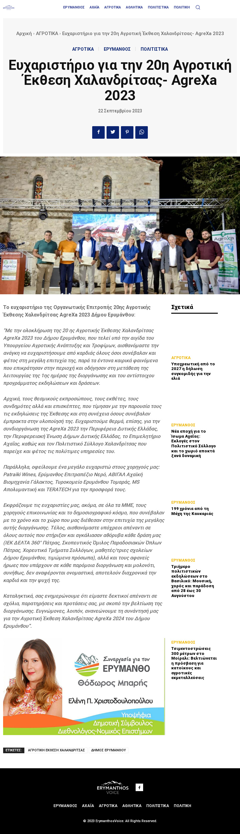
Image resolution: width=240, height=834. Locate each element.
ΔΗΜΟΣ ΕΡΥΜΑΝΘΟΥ (108, 750)
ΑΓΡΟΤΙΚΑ (47, 33)
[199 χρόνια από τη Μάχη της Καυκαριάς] (194, 480)
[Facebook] (98, 132)
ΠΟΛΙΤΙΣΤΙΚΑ (154, 49)
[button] (197, 7)
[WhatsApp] (141, 132)
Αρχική (24, 33)
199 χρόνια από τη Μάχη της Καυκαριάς (192, 511)
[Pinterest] (127, 132)
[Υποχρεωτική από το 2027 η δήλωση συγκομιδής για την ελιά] (194, 335)
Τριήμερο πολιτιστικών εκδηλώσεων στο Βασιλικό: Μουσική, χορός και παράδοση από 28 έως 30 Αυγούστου (192, 581)
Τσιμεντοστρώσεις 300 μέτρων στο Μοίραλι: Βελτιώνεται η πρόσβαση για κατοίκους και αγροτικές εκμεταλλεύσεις (194, 663)
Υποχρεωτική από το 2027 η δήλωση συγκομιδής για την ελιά (193, 371)
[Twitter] (113, 132)
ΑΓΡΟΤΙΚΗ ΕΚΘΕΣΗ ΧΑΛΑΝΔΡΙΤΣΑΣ (56, 750)
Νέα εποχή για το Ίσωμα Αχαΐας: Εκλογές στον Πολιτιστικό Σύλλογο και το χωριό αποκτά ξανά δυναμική (193, 443)
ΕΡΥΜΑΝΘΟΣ (117, 49)
